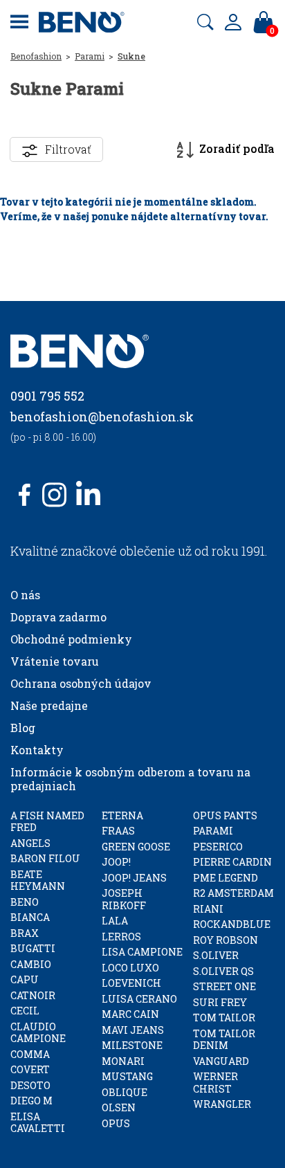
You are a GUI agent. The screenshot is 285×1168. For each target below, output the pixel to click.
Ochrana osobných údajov (80, 683)
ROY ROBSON (225, 940)
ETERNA (122, 815)
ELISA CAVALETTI (37, 1122)
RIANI (208, 908)
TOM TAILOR (224, 1017)
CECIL (24, 1010)
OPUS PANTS (225, 815)
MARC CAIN (130, 1014)
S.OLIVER (216, 955)
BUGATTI (32, 948)
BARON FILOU (45, 858)
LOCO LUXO (130, 967)
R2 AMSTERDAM (233, 893)
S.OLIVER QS (223, 971)
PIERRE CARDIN (232, 861)
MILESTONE (132, 1045)
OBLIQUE (124, 1092)
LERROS (121, 936)
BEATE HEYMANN (37, 880)
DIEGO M (31, 1100)
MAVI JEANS (133, 1030)
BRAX (24, 933)
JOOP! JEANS (134, 877)
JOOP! (116, 861)
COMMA (30, 1054)
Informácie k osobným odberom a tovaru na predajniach (130, 779)
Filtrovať (68, 149)
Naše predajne (49, 705)
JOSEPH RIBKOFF (124, 899)
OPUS (116, 1123)
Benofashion (36, 56)
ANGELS (30, 843)
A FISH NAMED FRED (47, 821)
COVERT (30, 1069)
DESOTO (30, 1085)
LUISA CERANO (139, 998)
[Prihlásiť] (233, 22)
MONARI (123, 1061)
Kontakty (37, 749)
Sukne (131, 56)
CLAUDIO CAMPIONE (38, 1033)
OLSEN (119, 1107)
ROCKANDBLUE (231, 924)
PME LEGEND (225, 877)
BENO (24, 902)
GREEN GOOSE (136, 846)
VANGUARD (221, 1061)
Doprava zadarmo (58, 617)
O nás (25, 594)
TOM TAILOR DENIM (224, 1039)
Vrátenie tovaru (54, 661)
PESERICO (218, 846)
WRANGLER (222, 1104)
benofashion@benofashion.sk (102, 416)
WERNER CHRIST (215, 1082)
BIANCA (30, 917)
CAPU (24, 979)
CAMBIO (30, 964)
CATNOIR (32, 995)
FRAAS (118, 830)
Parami (89, 56)
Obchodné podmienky (71, 639)
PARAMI (213, 830)
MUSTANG (127, 1076)
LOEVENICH (131, 982)
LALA (115, 920)
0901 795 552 (47, 395)
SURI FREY (220, 1002)
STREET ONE (224, 986)
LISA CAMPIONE (142, 951)
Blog (22, 727)
